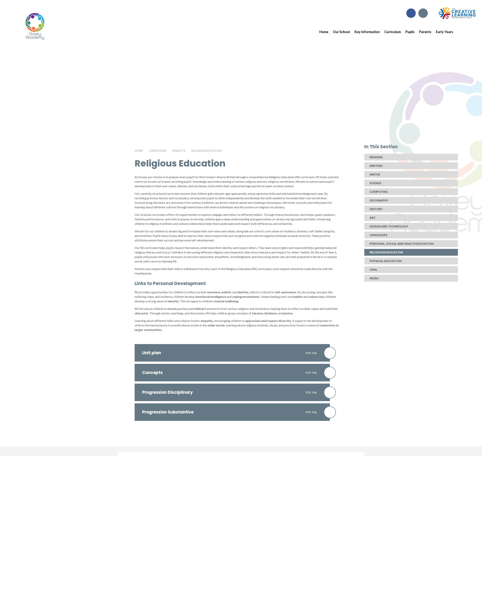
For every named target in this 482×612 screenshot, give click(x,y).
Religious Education (206, 150)
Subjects (178, 150)
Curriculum (157, 150)
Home (139, 150)
